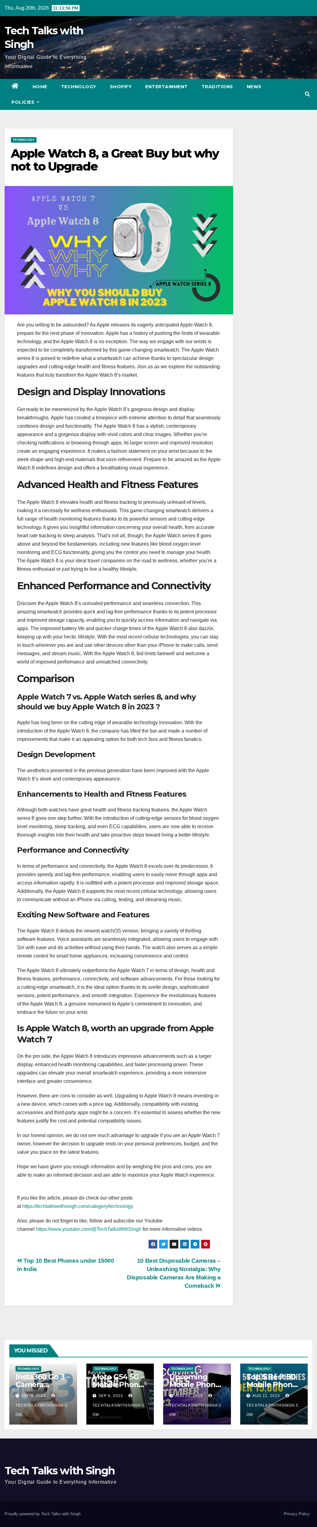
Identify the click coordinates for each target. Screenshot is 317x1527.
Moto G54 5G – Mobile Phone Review (118, 1384)
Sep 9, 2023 (33, 1396)
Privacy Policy (297, 1514)
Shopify (121, 86)
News (254, 86)
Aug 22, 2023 (266, 1396)
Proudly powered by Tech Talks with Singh (42, 1514)
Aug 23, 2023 (189, 1396)
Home (40, 86)
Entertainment (166, 86)
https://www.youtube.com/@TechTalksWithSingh (88, 1229)
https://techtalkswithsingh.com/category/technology (77, 1206)
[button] (307, 94)
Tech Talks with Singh (60, 1470)
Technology (78, 86)
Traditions (217, 86)
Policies (23, 102)
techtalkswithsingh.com (41, 1410)
